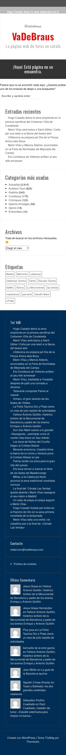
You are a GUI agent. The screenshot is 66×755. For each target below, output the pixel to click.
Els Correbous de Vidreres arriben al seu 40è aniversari (32, 373)
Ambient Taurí (17, 188)
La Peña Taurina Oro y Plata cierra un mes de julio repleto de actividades (33, 408)
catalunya (36, 274)
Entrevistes (15, 211)
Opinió (13, 208)
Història (13, 192)
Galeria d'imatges (19, 204)
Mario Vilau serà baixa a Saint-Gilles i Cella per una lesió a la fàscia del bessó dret (32, 131)
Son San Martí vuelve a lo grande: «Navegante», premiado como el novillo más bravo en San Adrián (32, 434)
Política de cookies (25, 564)
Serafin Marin (42, 294)
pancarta (27, 294)
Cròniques (15, 200)
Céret (32, 280)
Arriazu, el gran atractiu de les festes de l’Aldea (29, 401)
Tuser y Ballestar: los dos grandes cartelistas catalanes (31, 690)
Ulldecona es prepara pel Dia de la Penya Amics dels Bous (32, 354)
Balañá (10, 274)
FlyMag (49, 738)
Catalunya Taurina (16, 280)
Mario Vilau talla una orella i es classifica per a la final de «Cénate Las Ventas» (31, 523)
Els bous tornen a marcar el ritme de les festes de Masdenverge (31, 471)
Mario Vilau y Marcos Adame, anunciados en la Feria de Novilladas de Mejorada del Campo (31, 149)
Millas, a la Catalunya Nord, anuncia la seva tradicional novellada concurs (32, 480)
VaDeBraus (33, 36)
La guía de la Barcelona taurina (38, 671)
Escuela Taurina (47, 280)
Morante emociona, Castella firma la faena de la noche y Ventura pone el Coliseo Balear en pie (31, 453)
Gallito (9, 287)
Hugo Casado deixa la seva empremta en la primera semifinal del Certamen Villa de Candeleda (33, 121)
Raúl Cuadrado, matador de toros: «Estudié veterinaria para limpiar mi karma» (30, 710)
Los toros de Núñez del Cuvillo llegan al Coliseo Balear (30, 443)
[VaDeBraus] (33, 27)
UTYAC (10, 301)
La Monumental (35, 287)
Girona (20, 287)
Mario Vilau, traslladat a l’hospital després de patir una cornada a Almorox (31, 383)
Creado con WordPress (21, 738)
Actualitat (14, 184)
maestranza (12, 294)
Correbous (15, 196)
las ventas (52, 287)
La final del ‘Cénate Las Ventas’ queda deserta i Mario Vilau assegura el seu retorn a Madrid (32, 492)
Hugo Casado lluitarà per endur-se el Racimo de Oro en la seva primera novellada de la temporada (32, 512)
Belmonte (22, 274)
